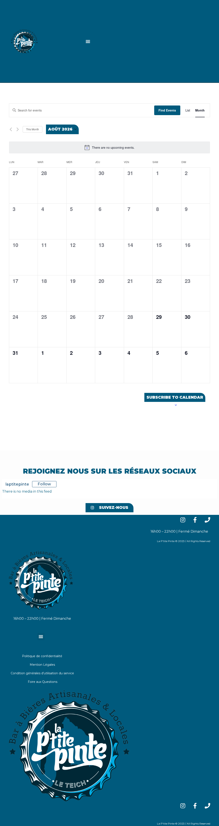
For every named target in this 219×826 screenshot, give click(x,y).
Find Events (167, 110)
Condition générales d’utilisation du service (42, 673)
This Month (32, 129)
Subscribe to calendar (174, 397)
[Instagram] (182, 805)
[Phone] (207, 805)
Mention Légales (42, 665)
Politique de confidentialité (42, 656)
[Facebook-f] (195, 805)
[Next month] (17, 129)
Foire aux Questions (42, 682)
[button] (87, 41)
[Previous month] (11, 129)
